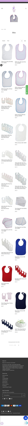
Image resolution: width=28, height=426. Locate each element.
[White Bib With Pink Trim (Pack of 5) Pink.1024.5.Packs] (7, 177)
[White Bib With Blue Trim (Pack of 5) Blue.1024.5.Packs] (7, 200)
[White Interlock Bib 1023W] (21, 132)
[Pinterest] (6, 399)
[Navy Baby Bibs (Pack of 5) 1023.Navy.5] (7, 324)
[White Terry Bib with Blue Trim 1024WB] (7, 79)
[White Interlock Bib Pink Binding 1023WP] (21, 78)
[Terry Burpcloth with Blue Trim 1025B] (21, 221)
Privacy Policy (4, 381)
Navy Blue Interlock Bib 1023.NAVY (20, 311)
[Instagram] (11, 399)
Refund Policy (4, 382)
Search (3, 376)
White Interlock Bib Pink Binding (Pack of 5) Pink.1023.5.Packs (6, 107)
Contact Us (26, 89)
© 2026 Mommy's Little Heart (6, 413)
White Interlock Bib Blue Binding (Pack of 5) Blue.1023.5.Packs (6, 136)
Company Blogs (5, 378)
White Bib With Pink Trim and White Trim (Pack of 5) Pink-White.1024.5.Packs (20, 164)
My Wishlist (4, 385)
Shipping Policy (5, 379)
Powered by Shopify (16, 413)
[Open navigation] (2, 8)
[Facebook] (1, 412)
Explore (3, 40)
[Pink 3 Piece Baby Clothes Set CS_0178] (7, 297)
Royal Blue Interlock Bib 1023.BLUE (20, 257)
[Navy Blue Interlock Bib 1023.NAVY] (21, 301)
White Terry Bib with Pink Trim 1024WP (20, 62)
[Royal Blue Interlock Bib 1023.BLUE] (21, 247)
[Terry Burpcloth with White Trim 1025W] (21, 201)
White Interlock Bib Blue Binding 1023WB (20, 115)
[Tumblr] (6, 412)
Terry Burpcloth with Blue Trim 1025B (20, 228)
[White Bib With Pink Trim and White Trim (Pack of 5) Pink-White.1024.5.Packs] (21, 156)
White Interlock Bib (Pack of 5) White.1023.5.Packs (6, 160)
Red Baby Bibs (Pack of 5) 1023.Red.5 (20, 279)
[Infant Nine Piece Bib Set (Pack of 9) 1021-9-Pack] (21, 323)
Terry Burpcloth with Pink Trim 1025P (6, 230)
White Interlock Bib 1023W (20, 142)
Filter (8, 40)
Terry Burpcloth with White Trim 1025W (21, 209)
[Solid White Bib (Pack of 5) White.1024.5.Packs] (7, 244)
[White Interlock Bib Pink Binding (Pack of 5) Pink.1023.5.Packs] (7, 101)
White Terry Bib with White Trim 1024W (7, 62)
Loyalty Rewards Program (7, 387)
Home (2, 29)
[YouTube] (9, 399)
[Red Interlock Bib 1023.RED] (7, 273)
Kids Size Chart (5, 375)
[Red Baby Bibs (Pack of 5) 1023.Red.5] (21, 271)
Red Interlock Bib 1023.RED (5, 284)
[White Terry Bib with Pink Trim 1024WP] (21, 52)
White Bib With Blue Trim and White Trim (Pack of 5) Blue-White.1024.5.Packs (20, 187)
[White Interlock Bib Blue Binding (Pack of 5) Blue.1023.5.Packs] (7, 128)
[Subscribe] (23, 395)
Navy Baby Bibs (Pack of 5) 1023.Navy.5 (6, 331)
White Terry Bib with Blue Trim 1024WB (6, 89)
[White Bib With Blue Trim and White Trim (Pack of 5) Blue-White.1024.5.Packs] (21, 178)
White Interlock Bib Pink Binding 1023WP (20, 88)
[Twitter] (4, 399)
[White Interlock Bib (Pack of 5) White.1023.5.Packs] (7, 154)
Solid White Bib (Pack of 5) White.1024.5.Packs (7, 253)
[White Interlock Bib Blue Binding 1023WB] (21, 105)
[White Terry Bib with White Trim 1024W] (7, 51)
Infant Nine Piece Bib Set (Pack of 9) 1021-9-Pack (20, 329)
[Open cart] (26, 8)
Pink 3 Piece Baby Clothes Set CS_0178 (7, 304)
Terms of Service (5, 384)
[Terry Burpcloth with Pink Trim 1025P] (7, 223)
